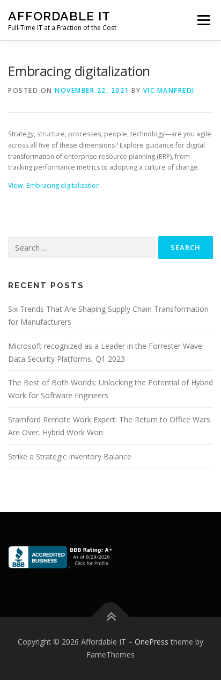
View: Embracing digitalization (54, 185)
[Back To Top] (111, 617)
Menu (203, 20)
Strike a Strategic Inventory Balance (69, 456)
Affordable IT (59, 16)
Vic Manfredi (169, 90)
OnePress (151, 642)
